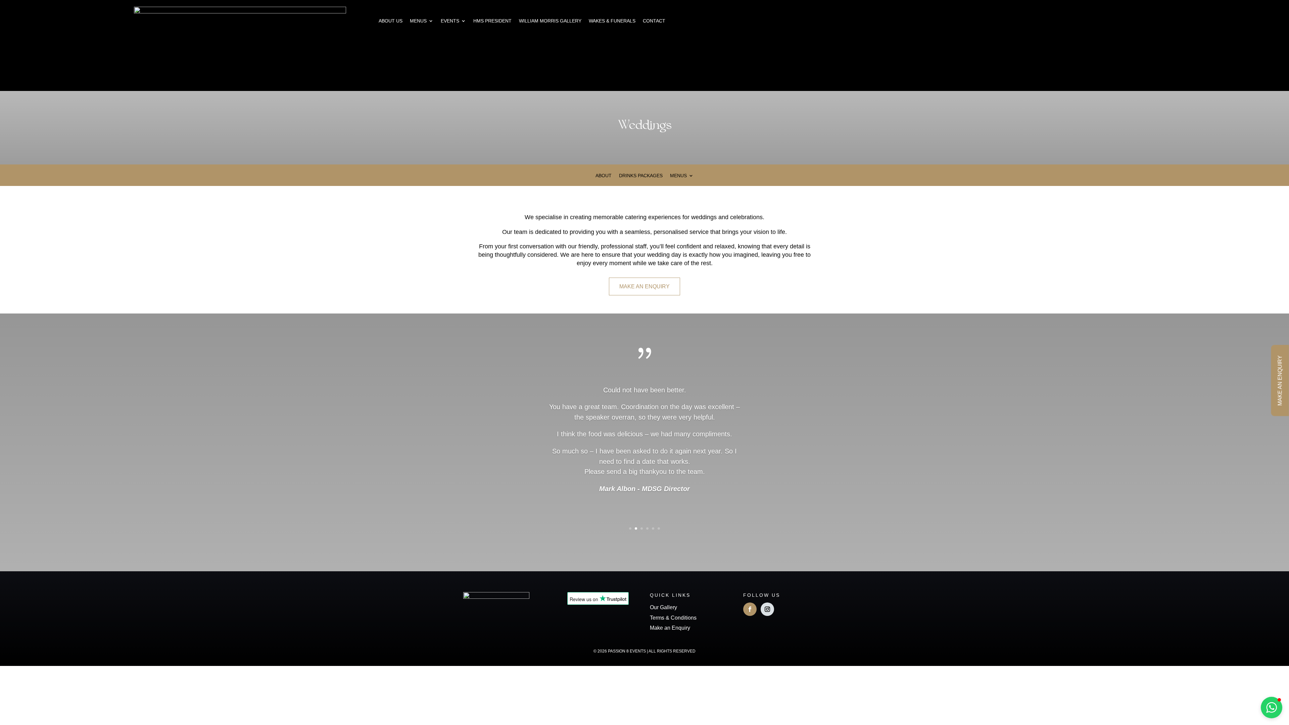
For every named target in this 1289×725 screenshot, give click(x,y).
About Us (390, 20)
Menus (418, 20)
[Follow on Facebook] (750, 609)
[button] (1271, 707)
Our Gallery (663, 607)
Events (450, 20)
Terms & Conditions (673, 618)
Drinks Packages (641, 175)
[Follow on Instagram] (767, 609)
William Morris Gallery (550, 20)
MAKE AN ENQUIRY (644, 286)
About (603, 175)
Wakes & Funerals (612, 20)
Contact (654, 20)
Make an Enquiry (670, 628)
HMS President (492, 20)
